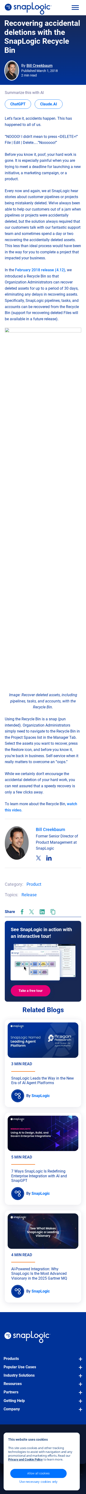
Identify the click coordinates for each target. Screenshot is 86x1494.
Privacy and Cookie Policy (25, 1459)
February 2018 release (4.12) (40, 270)
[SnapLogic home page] (27, 1337)
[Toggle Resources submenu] (79, 1386)
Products (11, 1358)
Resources (13, 1383)
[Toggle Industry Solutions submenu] (79, 1378)
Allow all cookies (38, 1473)
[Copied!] (53, 911)
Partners (11, 1392)
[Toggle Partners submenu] (79, 1395)
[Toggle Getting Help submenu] (79, 1403)
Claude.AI (51, 104)
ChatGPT (20, 104)
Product (34, 884)
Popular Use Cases (20, 1367)
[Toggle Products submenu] (79, 1361)
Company (12, 1409)
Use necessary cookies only (38, 1481)
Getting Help (14, 1400)
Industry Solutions (19, 1375)
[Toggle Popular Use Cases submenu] (79, 1369)
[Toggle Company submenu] (79, 1412)
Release (29, 894)
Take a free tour (31, 991)
